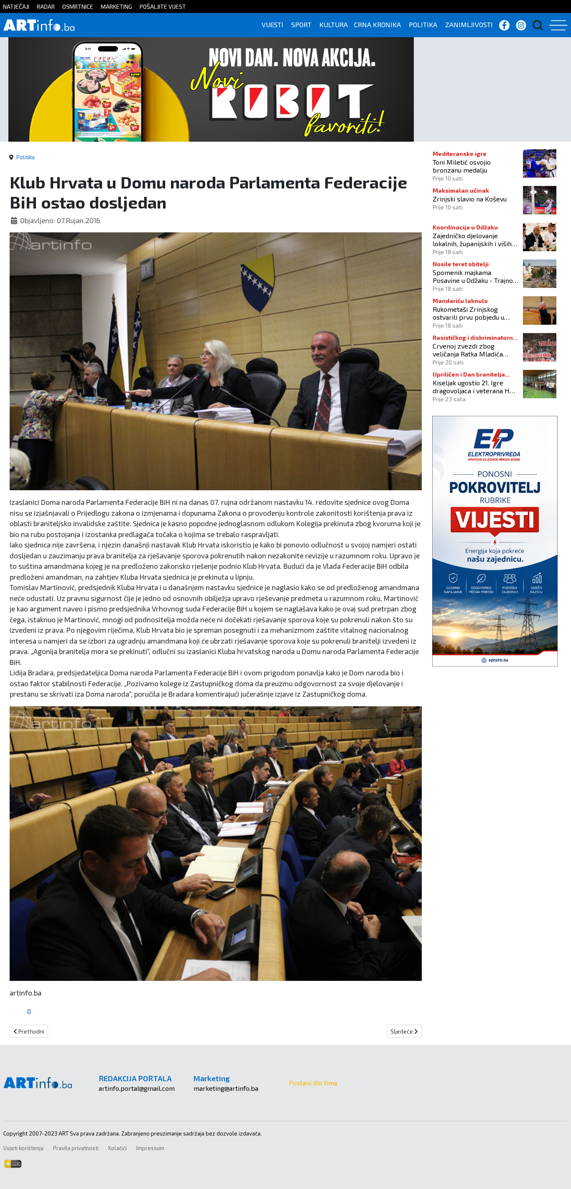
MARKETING (116, 6)
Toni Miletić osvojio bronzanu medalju (462, 166)
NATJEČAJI (16, 6)
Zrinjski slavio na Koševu (470, 199)
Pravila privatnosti (76, 1148)
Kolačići (117, 1148)
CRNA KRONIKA (377, 24)
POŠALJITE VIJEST (163, 6)
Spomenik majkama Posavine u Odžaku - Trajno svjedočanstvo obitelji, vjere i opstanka (475, 276)
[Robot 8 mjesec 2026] (211, 88)
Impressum (150, 1148)
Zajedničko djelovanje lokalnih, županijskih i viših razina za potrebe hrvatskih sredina (475, 239)
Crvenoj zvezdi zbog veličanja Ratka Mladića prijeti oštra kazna (468, 350)
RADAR (46, 6)
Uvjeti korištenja (23, 1148)
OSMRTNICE (77, 6)
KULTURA (333, 24)
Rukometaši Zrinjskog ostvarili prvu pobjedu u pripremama (468, 313)
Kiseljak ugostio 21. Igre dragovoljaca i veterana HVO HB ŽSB (475, 387)
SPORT (301, 24)
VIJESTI (272, 24)
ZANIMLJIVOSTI (469, 24)
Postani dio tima (313, 1083)
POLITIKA (423, 24)
